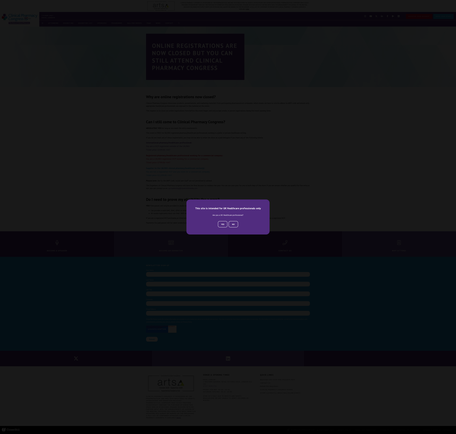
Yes (222, 224)
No (233, 224)
